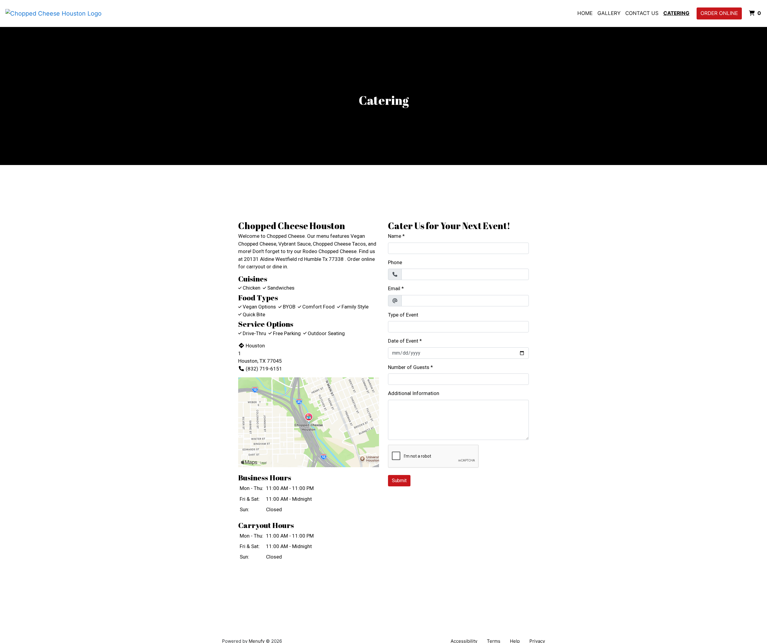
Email (394, 288)
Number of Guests (408, 367)
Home (585, 13)
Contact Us (642, 13)
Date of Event (403, 341)
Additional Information (413, 393)
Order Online (719, 13)
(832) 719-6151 (264, 369)
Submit (399, 480)
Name (394, 236)
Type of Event (403, 315)
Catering (676, 13)
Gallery (608, 13)
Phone (395, 262)
